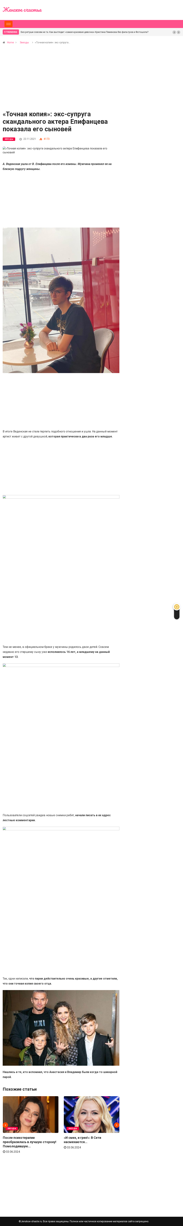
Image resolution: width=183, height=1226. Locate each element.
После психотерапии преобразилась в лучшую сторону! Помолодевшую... (29, 1142)
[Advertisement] (61, 84)
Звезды (24, 42)
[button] (174, 32)
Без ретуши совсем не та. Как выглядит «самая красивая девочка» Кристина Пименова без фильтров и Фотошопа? (85, 32)
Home (10, 42)
